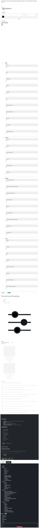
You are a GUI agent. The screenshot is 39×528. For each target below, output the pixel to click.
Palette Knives (6, 499)
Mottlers (7, 206)
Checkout (8, 462)
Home (3, 465)
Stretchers (8, 172)
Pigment (7, 118)
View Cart (3, 462)
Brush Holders (8, 232)
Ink (6, 98)
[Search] (3, 17)
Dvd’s (7, 253)
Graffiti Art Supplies (9, 131)
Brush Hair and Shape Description (11, 219)
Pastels (7, 85)
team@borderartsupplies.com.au (11, 423)
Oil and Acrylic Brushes (8, 491)
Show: (2, 343)
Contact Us (19, 527)
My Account (5, 435)
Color (3, 467)
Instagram (6, 446)
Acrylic (7, 65)
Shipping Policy (5, 430)
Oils (7, 72)
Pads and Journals (9, 152)
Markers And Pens (9, 105)
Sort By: (2, 342)
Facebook (2, 446)
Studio (6, 238)
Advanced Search (6, 434)
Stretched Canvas (9, 165)
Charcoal (5, 506)
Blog (3, 517)
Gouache (5, 473)
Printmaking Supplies (9, 279)
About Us (3, 292)
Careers (4, 436)
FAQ (8, 292)
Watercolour (8, 78)
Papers (5, 486)
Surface (6, 137)
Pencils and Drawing (9, 111)
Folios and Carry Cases (10, 266)
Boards (7, 139)
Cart (3, 520)
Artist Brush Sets (9, 199)
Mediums (7, 273)
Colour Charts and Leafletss (10, 286)
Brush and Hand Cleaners (8, 493)
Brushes (6, 178)
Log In (3, 521)
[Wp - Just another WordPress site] (6, 10)
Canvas (7, 145)
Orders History (5, 432)
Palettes (5, 504)
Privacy (4, 440)
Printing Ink (8, 124)
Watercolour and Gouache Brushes (12, 186)
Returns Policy (5, 429)
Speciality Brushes (9, 212)
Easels (7, 240)
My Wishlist (4, 519)
